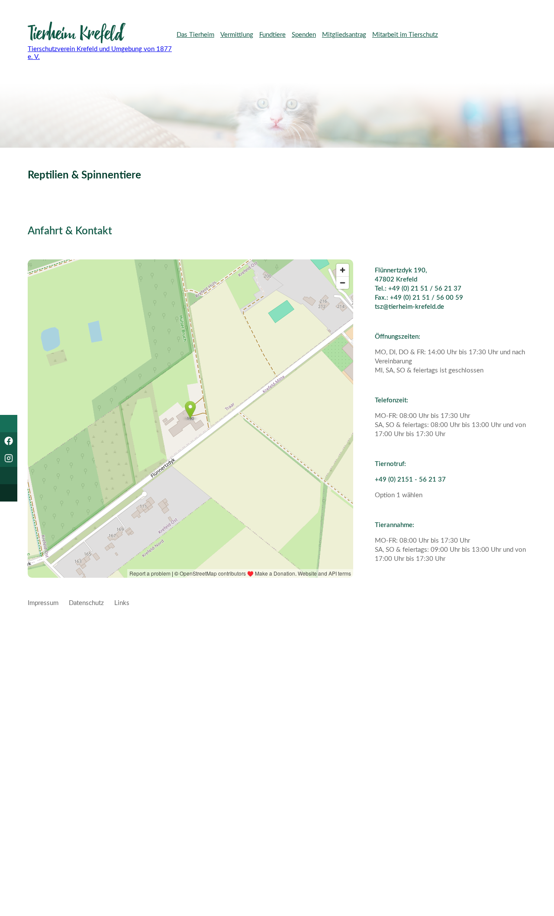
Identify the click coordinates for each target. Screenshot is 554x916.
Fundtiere (272, 35)
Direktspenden (488, 35)
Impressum (43, 603)
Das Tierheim (195, 35)
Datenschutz (86, 603)
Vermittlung (236, 35)
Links (121, 603)
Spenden (304, 35)
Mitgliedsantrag (344, 35)
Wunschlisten (197, 50)
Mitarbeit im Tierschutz (405, 35)
